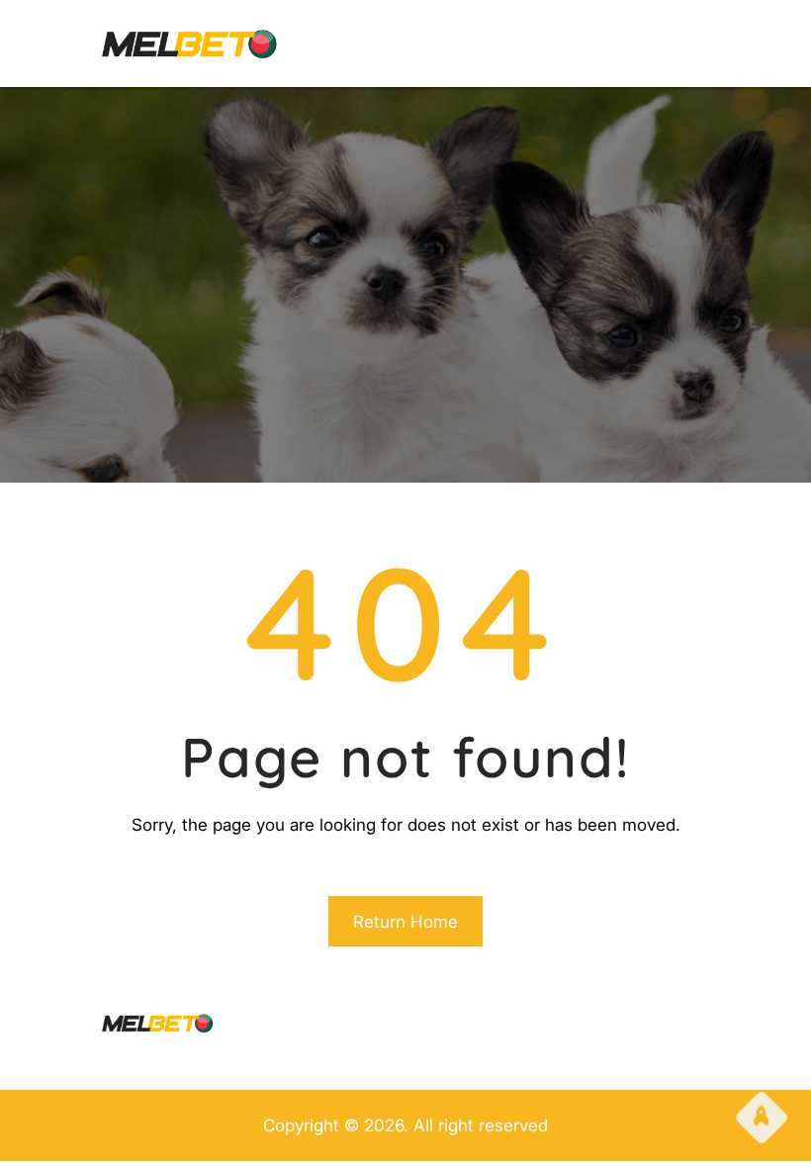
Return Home (405, 922)
